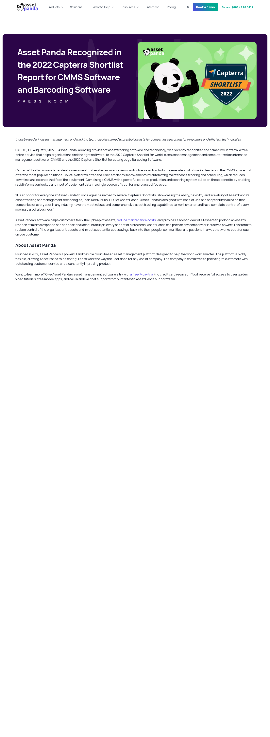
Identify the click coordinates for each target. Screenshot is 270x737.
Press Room (44, 101)
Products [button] (54, 7)
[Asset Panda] (27, 7)
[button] (188, 7)
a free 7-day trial (142, 274)
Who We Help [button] (101, 7)
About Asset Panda (35, 245)
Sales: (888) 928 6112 (237, 7)
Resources (128, 7)
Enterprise (153, 7)
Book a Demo (205, 7)
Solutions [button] (76, 7)
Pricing (171, 7)
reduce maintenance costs (136, 220)
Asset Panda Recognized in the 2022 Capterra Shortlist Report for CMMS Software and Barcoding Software (70, 70)
